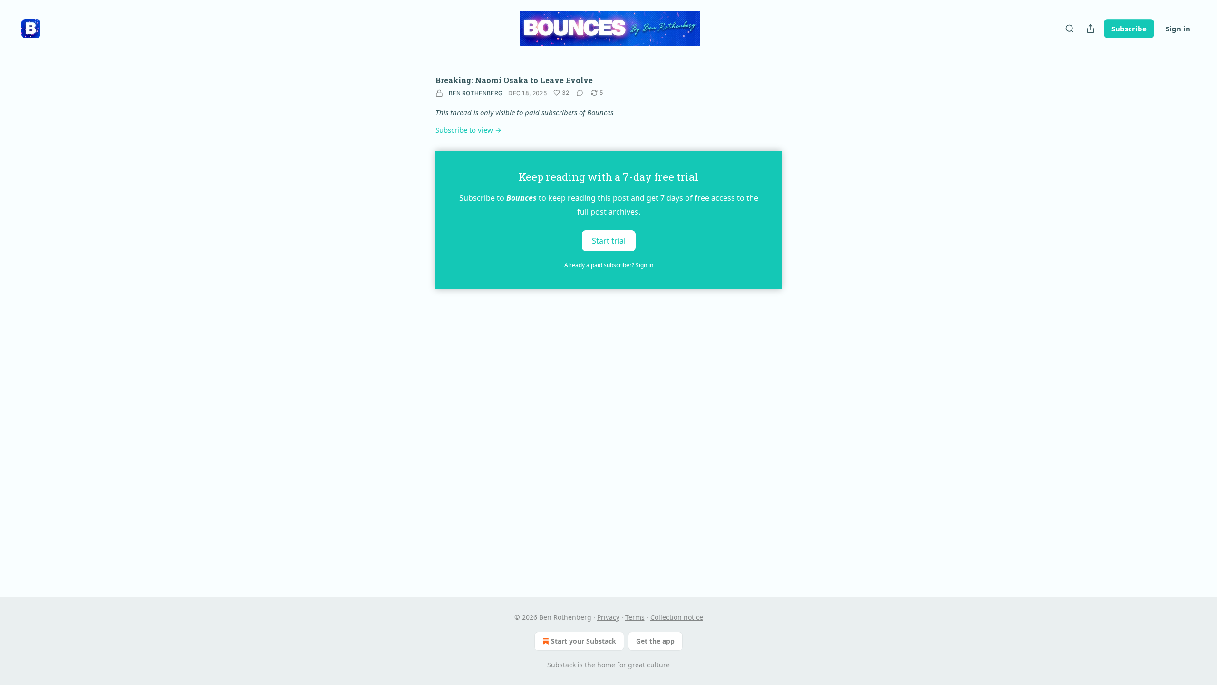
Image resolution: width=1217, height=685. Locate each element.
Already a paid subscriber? (608, 265)
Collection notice (676, 617)
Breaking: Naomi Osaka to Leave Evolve (514, 80)
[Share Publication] (1090, 28)
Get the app (655, 641)
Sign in (1178, 28)
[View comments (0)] (580, 92)
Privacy (608, 617)
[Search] (1069, 28)
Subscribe (1129, 28)
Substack (561, 664)
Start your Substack (583, 641)
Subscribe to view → (468, 130)
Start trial (609, 240)
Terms (635, 617)
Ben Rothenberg (475, 93)
